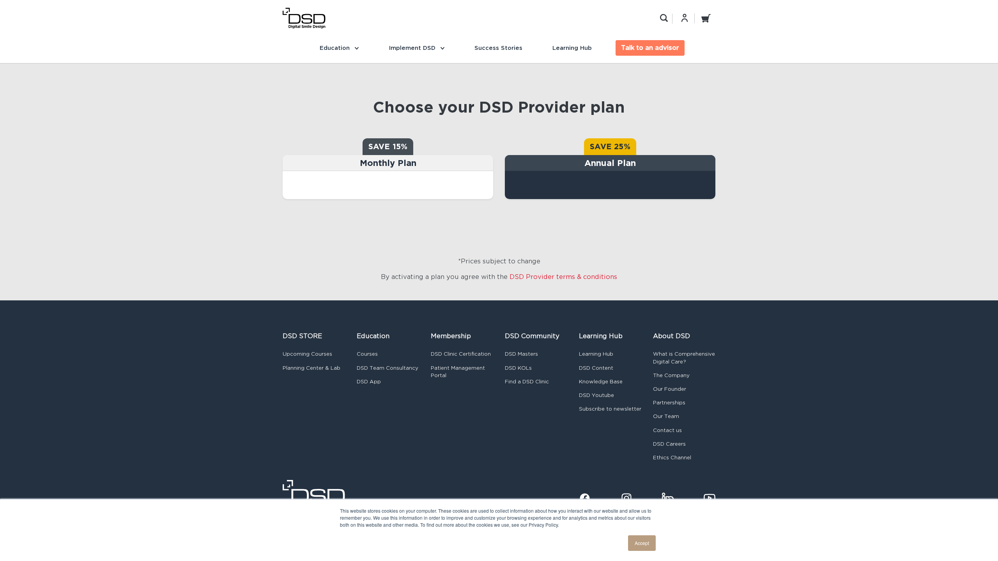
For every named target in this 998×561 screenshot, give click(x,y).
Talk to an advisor (650, 47)
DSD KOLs (518, 368)
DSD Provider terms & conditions (563, 276)
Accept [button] (642, 543)
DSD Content (596, 368)
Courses (367, 354)
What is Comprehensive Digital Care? (684, 357)
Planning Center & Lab (311, 368)
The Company (671, 375)
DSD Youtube (596, 395)
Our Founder (669, 389)
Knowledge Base (601, 382)
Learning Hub (572, 47)
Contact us (667, 430)
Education (336, 47)
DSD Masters (521, 354)
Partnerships (669, 403)
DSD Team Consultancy (387, 368)
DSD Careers (669, 444)
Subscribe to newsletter (610, 409)
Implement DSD (413, 47)
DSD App (369, 382)
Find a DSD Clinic (527, 382)
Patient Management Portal (458, 371)
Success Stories (498, 47)
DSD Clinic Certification (461, 354)
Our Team (666, 416)
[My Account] (684, 17)
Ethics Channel (672, 457)
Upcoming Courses (307, 354)
